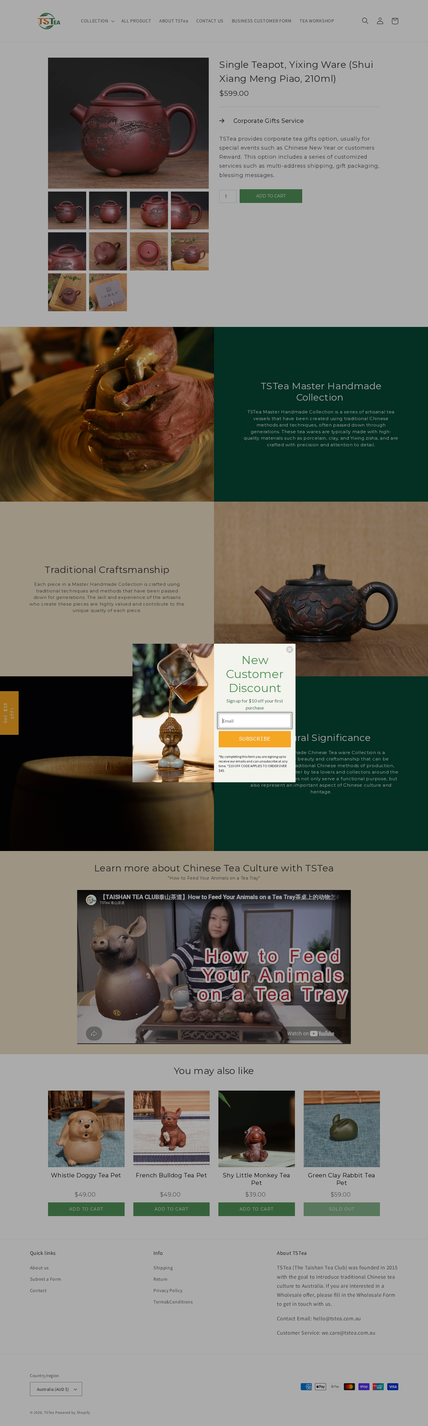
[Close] (289, 649)
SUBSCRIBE (254, 739)
